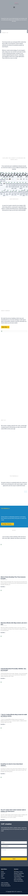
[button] (14, 7)
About (2, 874)
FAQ (2, 876)
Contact (3, 878)
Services (3, 873)
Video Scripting (17, 878)
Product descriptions (18, 881)
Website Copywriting (19, 873)
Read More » (3, 586)
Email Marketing (17, 874)
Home (2, 871)
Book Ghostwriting (18, 879)
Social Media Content (19, 876)
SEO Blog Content (18, 871)
